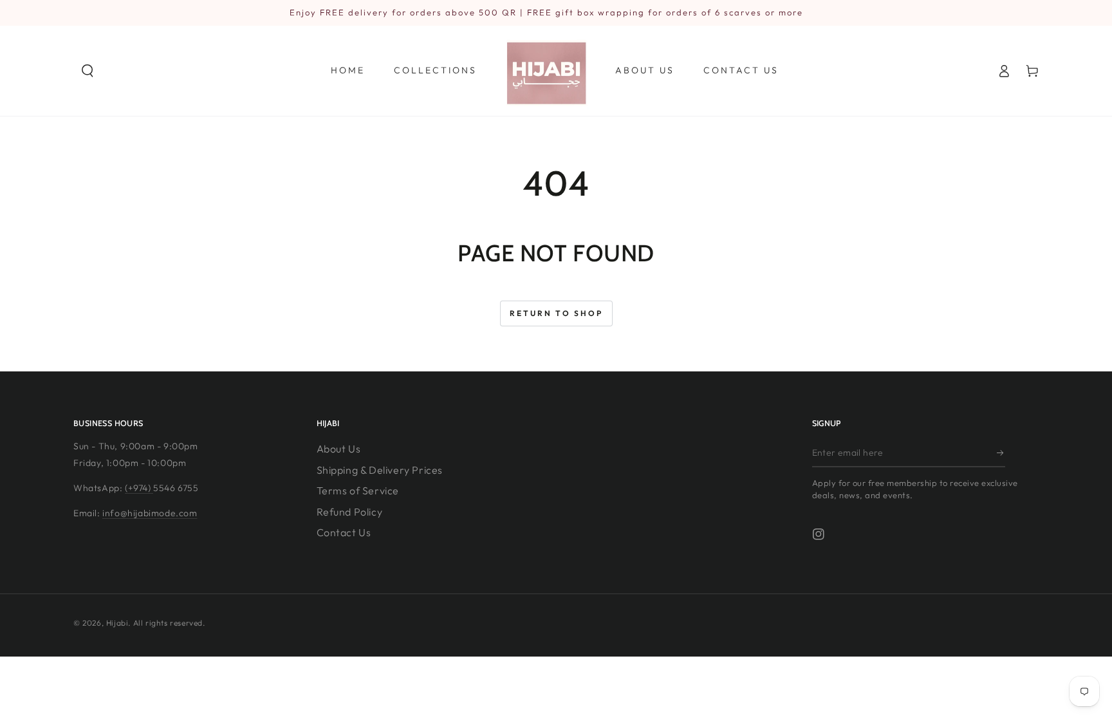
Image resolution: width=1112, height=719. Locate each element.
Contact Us (344, 532)
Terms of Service (358, 490)
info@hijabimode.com (149, 513)
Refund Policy (350, 511)
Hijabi (117, 623)
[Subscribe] (1001, 452)
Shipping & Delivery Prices (380, 469)
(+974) (139, 488)
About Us (339, 448)
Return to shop (556, 313)
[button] (87, 71)
